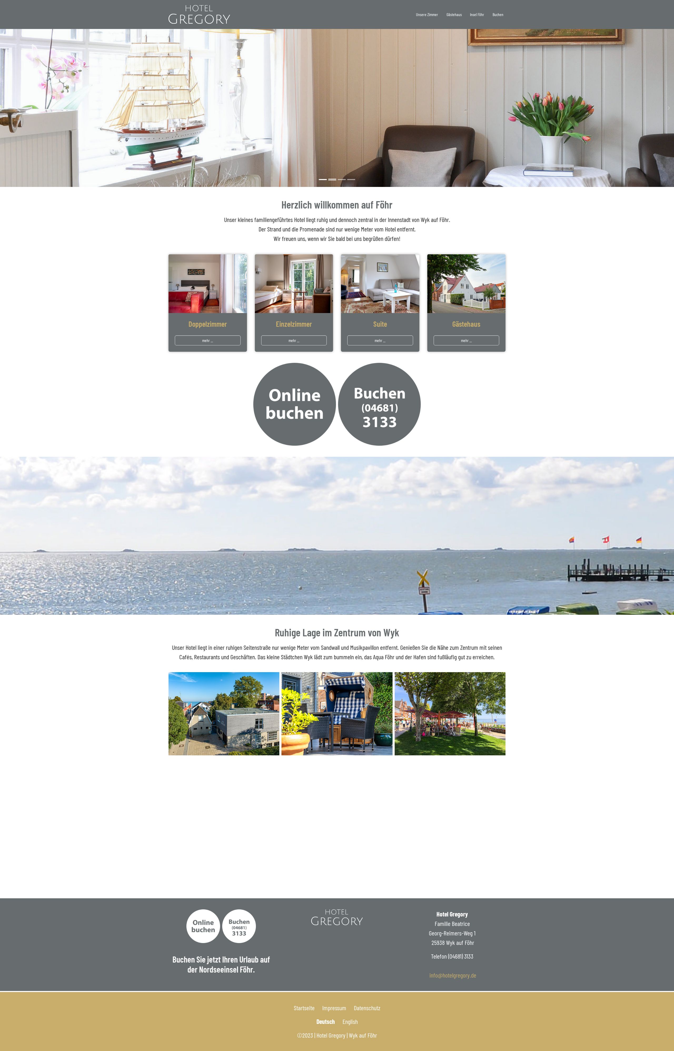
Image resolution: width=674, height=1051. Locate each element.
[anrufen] (379, 404)
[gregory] (199, 14)
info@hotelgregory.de (452, 975)
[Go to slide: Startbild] (323, 179)
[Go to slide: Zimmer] (342, 179)
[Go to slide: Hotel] (332, 179)
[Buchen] (203, 926)
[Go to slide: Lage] (351, 179)
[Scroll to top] (659, 1036)
